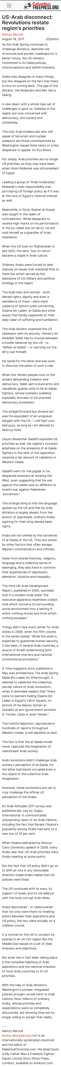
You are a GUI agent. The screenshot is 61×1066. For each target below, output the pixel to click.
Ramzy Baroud (12, 34)
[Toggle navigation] (9, 5)
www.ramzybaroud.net (19, 1035)
